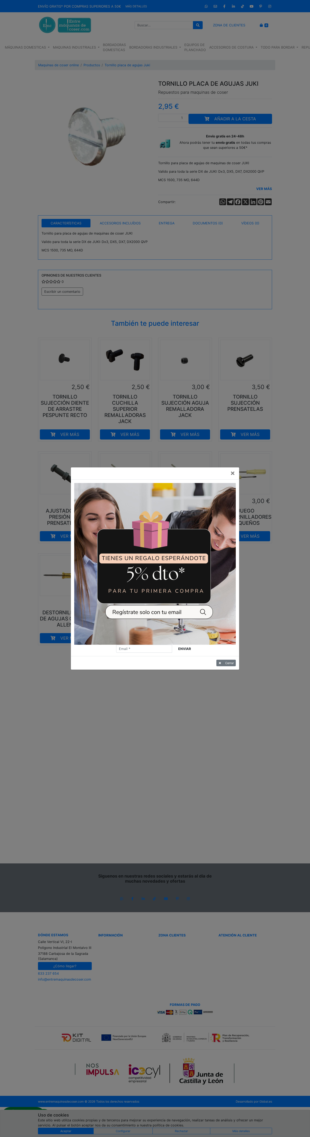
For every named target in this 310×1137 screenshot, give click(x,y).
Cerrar (229, 663)
